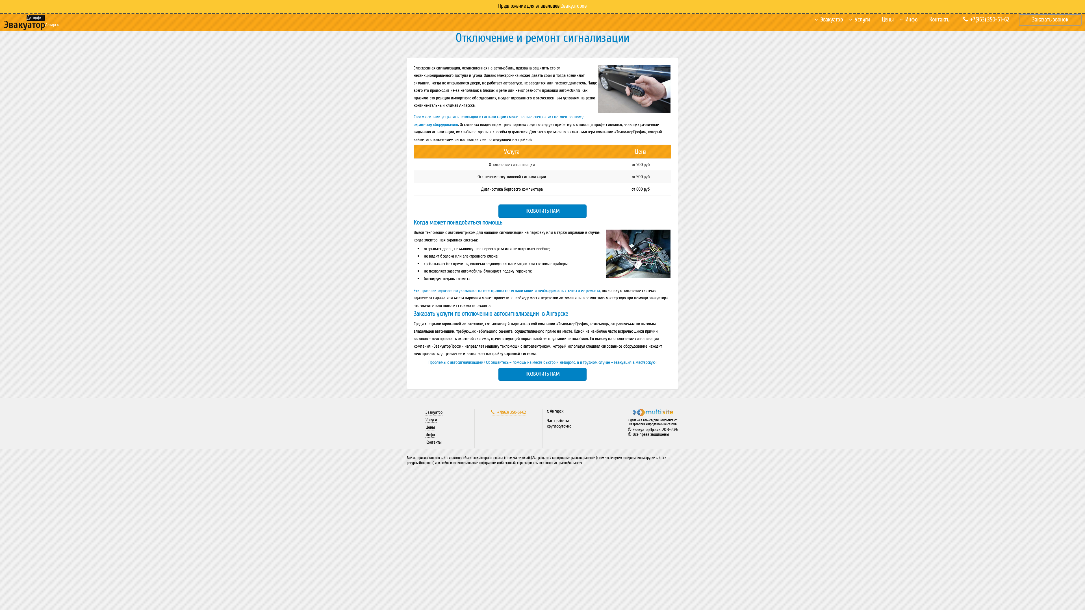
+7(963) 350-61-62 (989, 19)
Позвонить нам (543, 211)
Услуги (862, 19)
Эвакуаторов (574, 6)
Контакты (940, 19)
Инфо (911, 19)
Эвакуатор (832, 19)
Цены (888, 19)
